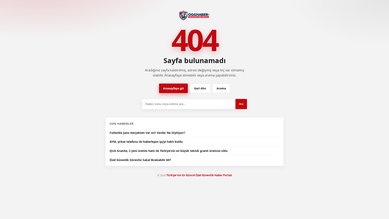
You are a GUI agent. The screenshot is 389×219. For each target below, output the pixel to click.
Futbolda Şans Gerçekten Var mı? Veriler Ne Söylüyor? (147, 133)
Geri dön (200, 88)
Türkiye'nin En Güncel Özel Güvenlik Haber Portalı (199, 175)
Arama (221, 88)
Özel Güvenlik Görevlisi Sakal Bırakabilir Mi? (140, 160)
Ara (241, 104)
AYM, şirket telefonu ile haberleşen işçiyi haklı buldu (146, 142)
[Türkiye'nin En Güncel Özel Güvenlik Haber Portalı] (194, 15)
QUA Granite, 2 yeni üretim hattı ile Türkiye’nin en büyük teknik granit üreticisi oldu (169, 151)
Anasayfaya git (173, 88)
